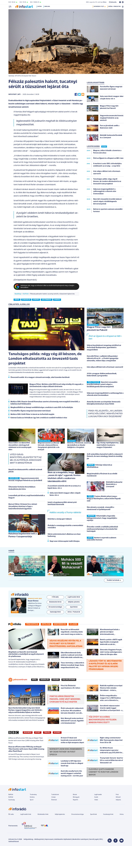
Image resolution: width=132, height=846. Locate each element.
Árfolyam (46, 624)
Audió (96, 797)
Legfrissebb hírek (25, 814)
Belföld (10, 794)
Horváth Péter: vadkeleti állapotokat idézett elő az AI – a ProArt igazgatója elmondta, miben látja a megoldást (102, 358)
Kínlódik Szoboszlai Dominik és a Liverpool (114, 484)
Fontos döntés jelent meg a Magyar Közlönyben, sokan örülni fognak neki (104, 499)
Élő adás (56, 597)
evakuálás (26, 299)
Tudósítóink (55, 794)
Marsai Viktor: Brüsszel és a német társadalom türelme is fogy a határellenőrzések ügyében (22, 506)
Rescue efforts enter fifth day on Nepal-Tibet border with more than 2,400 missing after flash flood (26, 749)
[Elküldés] (82, 94)
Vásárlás (44, 679)
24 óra (39, 6)
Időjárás (118, 800)
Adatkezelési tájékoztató (62, 839)
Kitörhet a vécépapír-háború (60, 519)
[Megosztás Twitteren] (79, 94)
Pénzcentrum (32, 624)
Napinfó (75, 800)
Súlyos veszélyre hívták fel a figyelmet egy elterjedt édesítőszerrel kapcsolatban (66, 643)
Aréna (122, 814)
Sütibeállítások (13, 841)
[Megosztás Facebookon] (76, 94)
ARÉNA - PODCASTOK (114, 6)
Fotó (117, 794)
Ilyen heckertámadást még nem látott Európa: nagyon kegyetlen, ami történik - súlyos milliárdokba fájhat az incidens (25, 710)
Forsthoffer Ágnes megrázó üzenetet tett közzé (31, 411)
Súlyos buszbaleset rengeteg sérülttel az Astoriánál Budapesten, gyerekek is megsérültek (104, 348)
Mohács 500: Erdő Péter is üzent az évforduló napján (32, 414)
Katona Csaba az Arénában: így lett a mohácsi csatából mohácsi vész (39, 418)
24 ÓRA (104, 146)
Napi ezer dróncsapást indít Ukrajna (65, 541)
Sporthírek (93, 814)
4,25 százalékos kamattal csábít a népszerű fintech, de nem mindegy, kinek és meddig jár (105, 456)
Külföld (25, 294)
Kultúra (32, 797)
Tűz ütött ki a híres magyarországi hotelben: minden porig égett (103, 720)
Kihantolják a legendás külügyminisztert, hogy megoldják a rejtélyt (102, 518)
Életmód (54, 800)
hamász (57, 299)
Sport (37, 732)
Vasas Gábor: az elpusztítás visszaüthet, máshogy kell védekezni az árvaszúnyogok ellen (19, 446)
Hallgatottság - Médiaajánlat (34, 839)
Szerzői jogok (93, 839)
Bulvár (75, 794)
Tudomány (33, 794)
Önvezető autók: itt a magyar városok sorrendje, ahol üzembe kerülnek (40, 377)
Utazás (55, 679)
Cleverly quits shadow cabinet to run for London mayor (103, 772)
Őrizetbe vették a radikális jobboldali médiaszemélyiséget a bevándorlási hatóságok (102, 529)
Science (57, 732)
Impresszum (49, 839)
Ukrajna (47, 6)
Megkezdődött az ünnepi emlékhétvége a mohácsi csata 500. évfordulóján (42, 407)
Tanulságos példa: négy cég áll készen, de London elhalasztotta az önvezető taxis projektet (45, 359)
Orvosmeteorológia (77, 814)
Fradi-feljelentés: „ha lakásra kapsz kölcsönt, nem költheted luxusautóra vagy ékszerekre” (105, 414)
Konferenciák (60, 624)
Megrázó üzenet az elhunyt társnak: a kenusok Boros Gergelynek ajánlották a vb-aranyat (49, 446)
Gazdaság (11, 800)
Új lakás (73, 624)
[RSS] (110, 840)
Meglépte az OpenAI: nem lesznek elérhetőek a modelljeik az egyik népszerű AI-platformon (26, 654)
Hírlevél (118, 797)
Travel (47, 732)
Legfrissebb (98, 794)
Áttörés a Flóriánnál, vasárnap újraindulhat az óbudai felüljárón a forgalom (79, 445)
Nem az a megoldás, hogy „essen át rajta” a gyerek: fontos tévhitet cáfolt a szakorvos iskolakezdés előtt (64, 477)
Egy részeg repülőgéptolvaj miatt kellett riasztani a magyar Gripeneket (107, 445)
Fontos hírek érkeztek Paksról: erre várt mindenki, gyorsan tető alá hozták (65, 699)
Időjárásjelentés (60, 814)
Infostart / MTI (14, 94)
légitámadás (46, 299)
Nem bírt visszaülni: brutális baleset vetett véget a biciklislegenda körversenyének (102, 384)
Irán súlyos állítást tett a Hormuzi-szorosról (105, 367)
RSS (101, 839)
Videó (96, 800)
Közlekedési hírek (43, 814)
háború (36, 299)
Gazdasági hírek (108, 814)
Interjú (53, 797)
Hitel (34, 679)
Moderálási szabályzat (80, 839)
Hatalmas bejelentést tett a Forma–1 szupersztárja (22, 535)
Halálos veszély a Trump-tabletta (65, 512)
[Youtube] (121, 840)
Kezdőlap (18, 294)
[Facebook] (115, 840)
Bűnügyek (76, 797)
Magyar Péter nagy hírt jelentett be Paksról (99, 328)
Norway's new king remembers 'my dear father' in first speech (66, 752)
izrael (17, 299)
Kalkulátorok (68, 679)
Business (27, 732)
